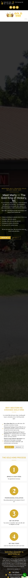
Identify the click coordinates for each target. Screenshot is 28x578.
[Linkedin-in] (17, 7)
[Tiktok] (14, 7)
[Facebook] (10, 7)
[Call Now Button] (25, 575)
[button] (26, 19)
